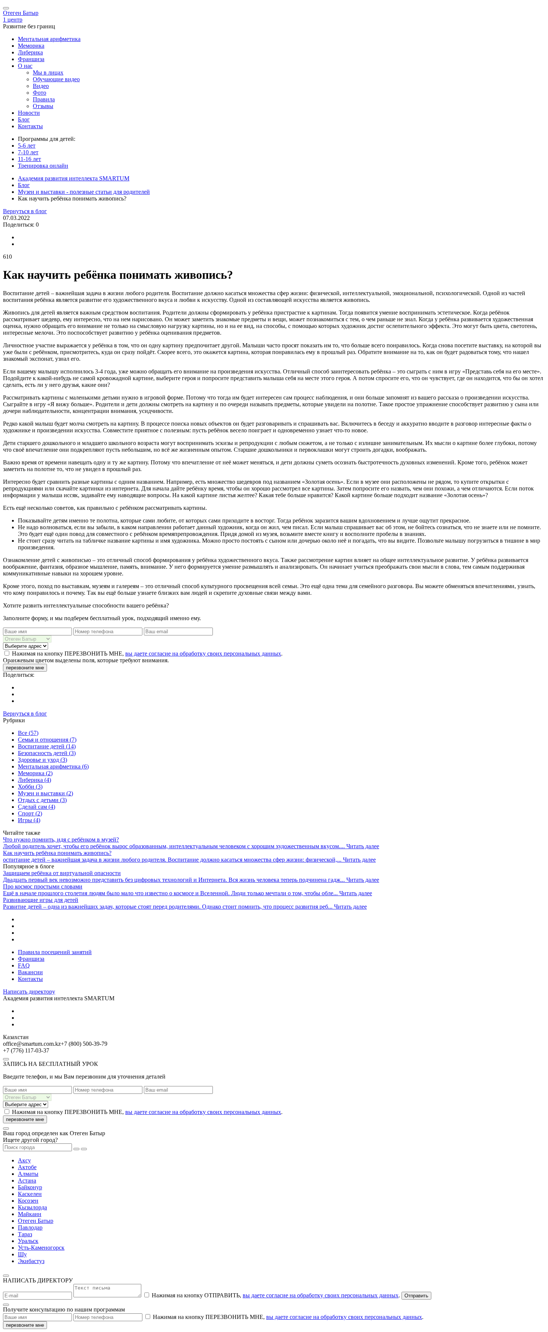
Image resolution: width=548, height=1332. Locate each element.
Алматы (28, 1174)
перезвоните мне (25, 667)
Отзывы (43, 106)
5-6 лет (26, 145)
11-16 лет (29, 159)
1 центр (12, 19)
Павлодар (30, 1227)
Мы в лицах (48, 72)
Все (28, 733)
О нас (25, 66)
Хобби (30, 786)
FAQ (24, 965)
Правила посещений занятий (55, 952)
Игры (29, 820)
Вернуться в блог (25, 211)
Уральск (28, 1241)
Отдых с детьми (42, 800)
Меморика (31, 45)
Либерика (30, 52)
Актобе (27, 1167)
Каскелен (30, 1194)
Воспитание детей (47, 746)
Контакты (30, 126)
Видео (41, 86)
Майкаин (29, 1214)
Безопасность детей (47, 753)
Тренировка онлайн (43, 165)
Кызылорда (32, 1207)
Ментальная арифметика (49, 39)
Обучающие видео (56, 79)
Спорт (30, 813)
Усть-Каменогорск (41, 1247)
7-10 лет (28, 152)
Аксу (24, 1160)
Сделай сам (36, 807)
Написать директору (29, 991)
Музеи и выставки (45, 793)
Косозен (28, 1200)
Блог (24, 119)
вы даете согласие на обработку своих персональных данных (203, 653)
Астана (27, 1180)
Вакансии (30, 972)
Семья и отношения (47, 739)
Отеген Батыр (20, 13)
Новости (29, 113)
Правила (44, 99)
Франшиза (31, 59)
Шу (22, 1254)
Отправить (416, 1295)
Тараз (25, 1234)
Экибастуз (31, 1261)
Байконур (30, 1187)
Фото (39, 92)
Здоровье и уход (42, 760)
